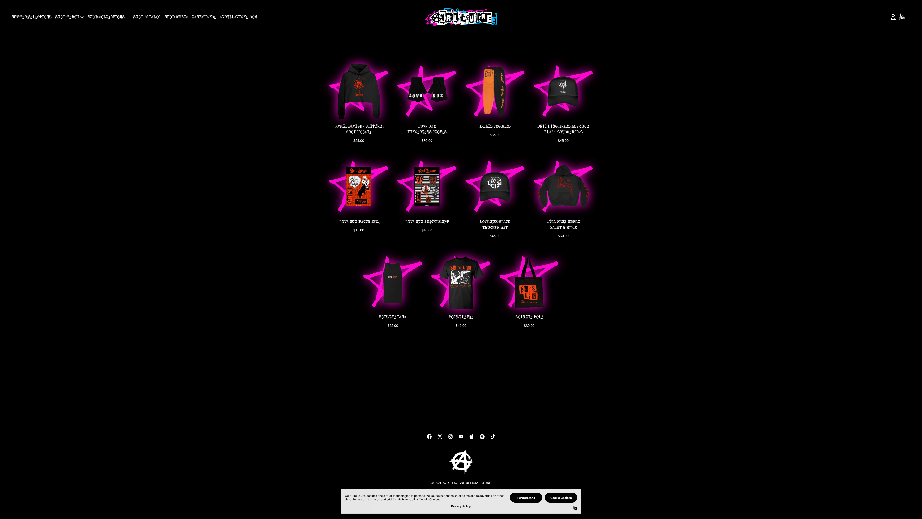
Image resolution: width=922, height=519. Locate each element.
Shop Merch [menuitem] (67, 17)
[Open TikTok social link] (492, 436)
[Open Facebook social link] (429, 436)
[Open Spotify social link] (482, 436)
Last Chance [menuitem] (204, 17)
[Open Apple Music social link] (471, 436)
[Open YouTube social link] (461, 436)
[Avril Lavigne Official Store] (461, 17)
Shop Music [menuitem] (176, 17)
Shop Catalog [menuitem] (147, 17)
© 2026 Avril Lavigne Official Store (461, 483)
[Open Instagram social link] (450, 436)
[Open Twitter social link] (440, 436)
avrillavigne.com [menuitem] (238, 17)
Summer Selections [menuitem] (31, 17)
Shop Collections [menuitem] (106, 17)
